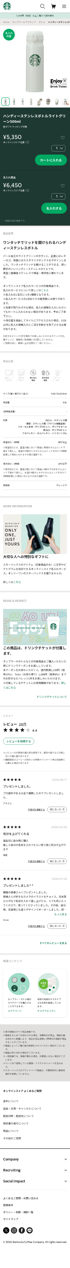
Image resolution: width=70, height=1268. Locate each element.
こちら (45, 290)
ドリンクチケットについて (52, 697)
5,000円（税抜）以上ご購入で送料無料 (35, 15)
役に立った (57, 809)
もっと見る (60, 914)
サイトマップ (10, 1219)
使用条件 (8, 1205)
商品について (10, 1131)
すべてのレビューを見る (53, 943)
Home (6, 22)
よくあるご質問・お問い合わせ (20, 1198)
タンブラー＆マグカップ (24, 22)
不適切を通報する (36, 809)
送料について (10, 1101)
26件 (23, 724)
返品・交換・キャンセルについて (22, 1108)
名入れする (54, 208)
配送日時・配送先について (18, 1116)
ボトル (42, 22)
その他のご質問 (12, 1138)
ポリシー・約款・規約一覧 (18, 1212)
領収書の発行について (16, 1123)
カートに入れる (51, 160)
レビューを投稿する (18, 741)
